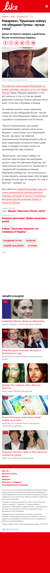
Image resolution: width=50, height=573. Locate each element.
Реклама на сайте (9, 473)
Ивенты (5, 476)
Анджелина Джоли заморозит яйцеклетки (23, 321)
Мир (13, 16)
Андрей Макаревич (13, 245)
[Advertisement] (25, 273)
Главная (5, 16)
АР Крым (32, 245)
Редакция (6, 479)
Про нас (5, 471)
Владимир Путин (12, 240)
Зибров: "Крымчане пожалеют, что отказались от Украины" (20, 230)
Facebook (31, 240)
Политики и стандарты (11, 482)
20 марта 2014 (22, 16)
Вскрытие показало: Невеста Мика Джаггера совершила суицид (24, 453)
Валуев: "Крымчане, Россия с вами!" (24, 211)
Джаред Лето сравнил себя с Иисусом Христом (21, 386)
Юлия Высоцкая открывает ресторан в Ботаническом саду (21, 352)
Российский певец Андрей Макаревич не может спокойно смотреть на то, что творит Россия (25, 89)
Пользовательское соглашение (15, 485)
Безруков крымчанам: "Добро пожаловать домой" (24, 220)
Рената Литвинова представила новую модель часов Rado (21, 419)
